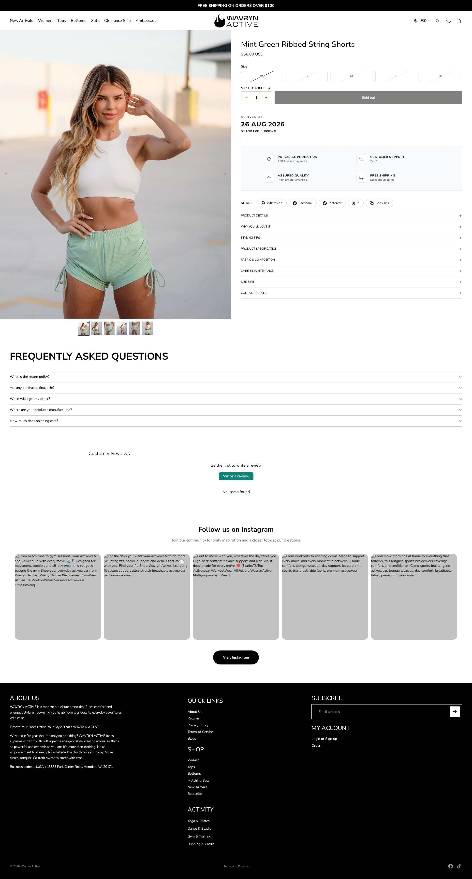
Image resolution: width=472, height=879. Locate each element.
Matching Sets (198, 780)
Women (194, 760)
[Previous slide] (5, 174)
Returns (194, 718)
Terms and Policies (236, 866)
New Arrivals (197, 787)
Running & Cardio (201, 844)
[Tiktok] (459, 866)
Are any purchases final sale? (32, 387)
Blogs (192, 738)
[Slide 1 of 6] (83, 328)
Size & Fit (247, 282)
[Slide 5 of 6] (134, 328)
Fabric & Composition (258, 260)
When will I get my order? (30, 398)
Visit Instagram (236, 657)
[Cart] (458, 20)
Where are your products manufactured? (41, 409)
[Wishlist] (449, 21)
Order (315, 745)
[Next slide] (225, 174)
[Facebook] (451, 866)
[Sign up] (455, 712)
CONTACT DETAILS (254, 293)
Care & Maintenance (257, 271)
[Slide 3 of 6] (109, 328)
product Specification (259, 249)
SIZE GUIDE (253, 88)
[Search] (437, 20)
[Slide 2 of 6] (96, 328)
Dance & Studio (199, 828)
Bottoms (194, 773)
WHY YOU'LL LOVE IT (255, 227)
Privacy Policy (198, 725)
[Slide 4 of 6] (122, 328)
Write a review (236, 476)
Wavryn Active (30, 866)
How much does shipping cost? (34, 421)
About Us (195, 711)
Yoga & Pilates (199, 821)
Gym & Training (199, 836)
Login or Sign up (324, 738)
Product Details (254, 215)
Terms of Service (200, 732)
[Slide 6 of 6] (147, 328)
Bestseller (195, 794)
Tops (191, 767)
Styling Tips (250, 238)
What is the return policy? (29, 376)
